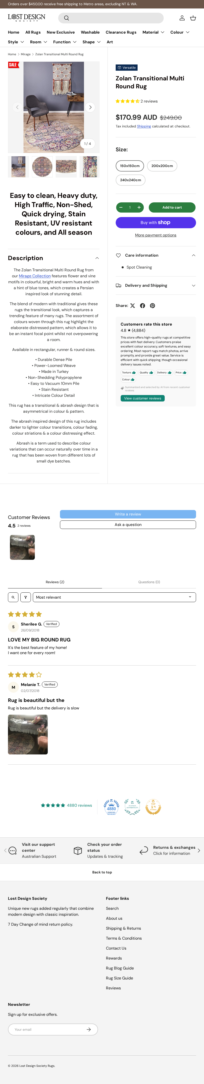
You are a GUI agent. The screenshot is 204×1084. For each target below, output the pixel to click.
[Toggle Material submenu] (162, 32)
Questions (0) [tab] (149, 582)
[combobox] (111, 18)
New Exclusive (61, 32)
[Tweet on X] (133, 306)
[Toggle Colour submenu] (188, 32)
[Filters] (25, 597)
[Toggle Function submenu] (75, 42)
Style (13, 42)
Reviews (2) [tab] (55, 582)
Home (13, 32)
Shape (89, 42)
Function (62, 42)
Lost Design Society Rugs (36, 1066)
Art (110, 42)
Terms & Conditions (124, 938)
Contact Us (116, 948)
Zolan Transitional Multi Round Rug (59, 54)
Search (112, 908)
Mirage (26, 54)
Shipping (144, 126)
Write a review (128, 514)
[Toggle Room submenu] (45, 42)
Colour (177, 32)
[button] (193, 17)
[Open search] (13, 597)
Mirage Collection (35, 276)
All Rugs (33, 32)
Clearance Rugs (121, 32)
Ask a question (128, 524)
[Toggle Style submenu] (22, 42)
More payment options (155, 235)
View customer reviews (142, 398)
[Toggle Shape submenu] (99, 42)
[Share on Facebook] (143, 306)
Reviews (113, 988)
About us (114, 918)
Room (35, 42)
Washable (90, 32)
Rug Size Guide (119, 978)
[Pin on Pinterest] (152, 306)
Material (150, 32)
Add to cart (172, 207)
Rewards (114, 958)
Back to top (102, 872)
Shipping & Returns (123, 928)
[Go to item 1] (22, 547)
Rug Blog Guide (120, 968)
